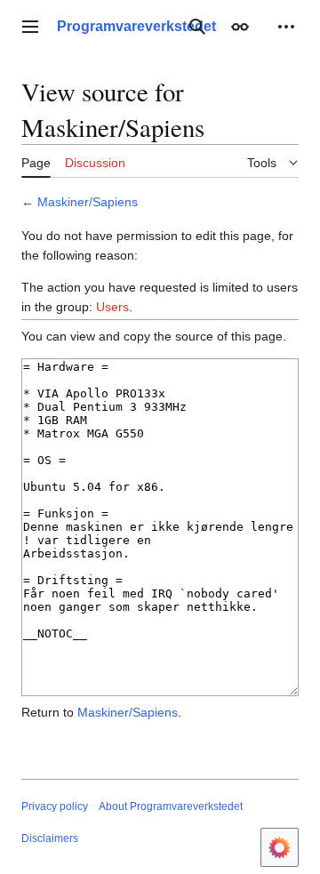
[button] (30, 26)
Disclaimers (49, 838)
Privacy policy (54, 806)
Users (112, 307)
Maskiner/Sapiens (87, 202)
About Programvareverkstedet (171, 806)
